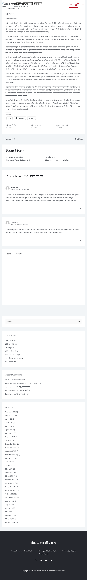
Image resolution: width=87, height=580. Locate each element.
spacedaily (15, 187)
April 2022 (8, 430)
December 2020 (10, 487)
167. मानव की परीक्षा (11, 125)
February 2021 (10, 480)
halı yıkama (9, 394)
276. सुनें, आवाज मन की (23, 387)
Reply (79, 208)
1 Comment (10, 160)
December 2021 (10, 444)
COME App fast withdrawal (14, 383)
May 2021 (8, 469)
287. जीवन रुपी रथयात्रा (12, 355)
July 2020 (8, 504)
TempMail (14, 222)
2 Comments (49, 160)
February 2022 (10, 437)
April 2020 (8, 515)
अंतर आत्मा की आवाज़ (28, 3)
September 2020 (11, 497)
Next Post (80, 139)
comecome (9, 387)
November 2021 (10, 447)
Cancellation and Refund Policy (22, 551)
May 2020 (8, 512)
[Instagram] (35, 560)
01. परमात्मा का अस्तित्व (15, 157)
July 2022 (8, 419)
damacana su (10, 390)
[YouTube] (46, 560)
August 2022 (9, 415)
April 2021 (8, 472)
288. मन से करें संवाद (11, 351)
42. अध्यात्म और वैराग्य (18, 380)
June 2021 (9, 465)
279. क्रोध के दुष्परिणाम (34, 383)
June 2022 (9, 422)
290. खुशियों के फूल (11, 344)
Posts (17, 160)
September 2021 (11, 455)
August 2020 (9, 501)
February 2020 (10, 522)
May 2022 (8, 426)
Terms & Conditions (69, 551)
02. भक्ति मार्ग (50, 157)
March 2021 (9, 476)
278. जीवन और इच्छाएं (62, 125)
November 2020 (10, 490)
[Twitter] (51, 560)
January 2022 (10, 440)
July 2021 (8, 462)
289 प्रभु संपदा (9, 347)
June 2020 (9, 508)
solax (7, 380)
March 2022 (9, 433)
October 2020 (10, 494)
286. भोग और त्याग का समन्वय (14, 358)
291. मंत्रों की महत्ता (11, 340)
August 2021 (9, 458)
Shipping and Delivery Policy (47, 551)
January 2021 (10, 483)
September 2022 (11, 412)
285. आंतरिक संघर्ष (10, 362)
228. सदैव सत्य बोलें (36, 125)
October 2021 (10, 451)
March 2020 (9, 519)
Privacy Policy (43, 554)
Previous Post (8, 139)
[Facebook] (41, 560)
